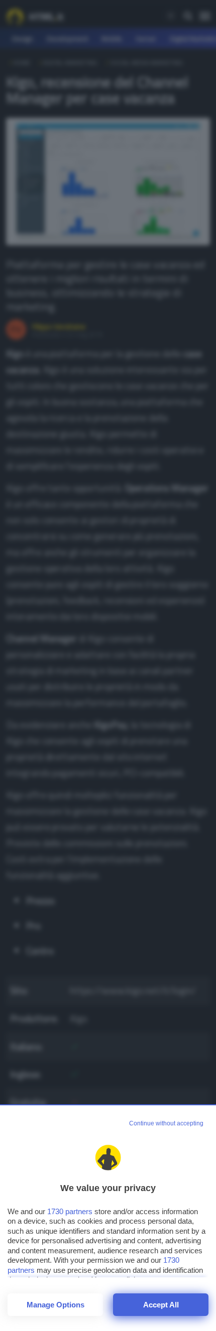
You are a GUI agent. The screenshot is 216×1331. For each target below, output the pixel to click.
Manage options (55, 1304)
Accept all (161, 1304)
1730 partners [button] (69, 1211)
